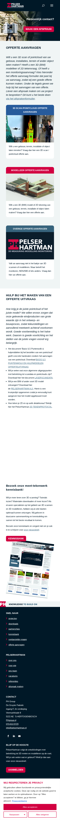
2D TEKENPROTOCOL (41, 407)
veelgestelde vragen (18, 639)
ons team (13, 671)
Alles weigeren (42, 814)
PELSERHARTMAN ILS (22, 388)
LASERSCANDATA (44, 378)
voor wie (12, 665)
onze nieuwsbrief (31, 530)
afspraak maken (16, 686)
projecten (13, 618)
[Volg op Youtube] (19, 736)
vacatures (13, 676)
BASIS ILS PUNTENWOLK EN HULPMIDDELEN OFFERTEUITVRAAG (27, 363)
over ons (12, 660)
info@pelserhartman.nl (16, 728)
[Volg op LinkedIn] (14, 736)
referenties (13, 681)
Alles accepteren (30, 807)
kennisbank (16, 538)
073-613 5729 (12, 724)
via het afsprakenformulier (20, 98)
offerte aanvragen (16, 645)
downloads (13, 624)
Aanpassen (14, 814)
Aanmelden (15, 769)
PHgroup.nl (11, 720)
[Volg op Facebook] (8, 736)
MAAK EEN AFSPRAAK (39, 29)
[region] (30, 799)
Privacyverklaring (19, 801)
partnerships (14, 629)
